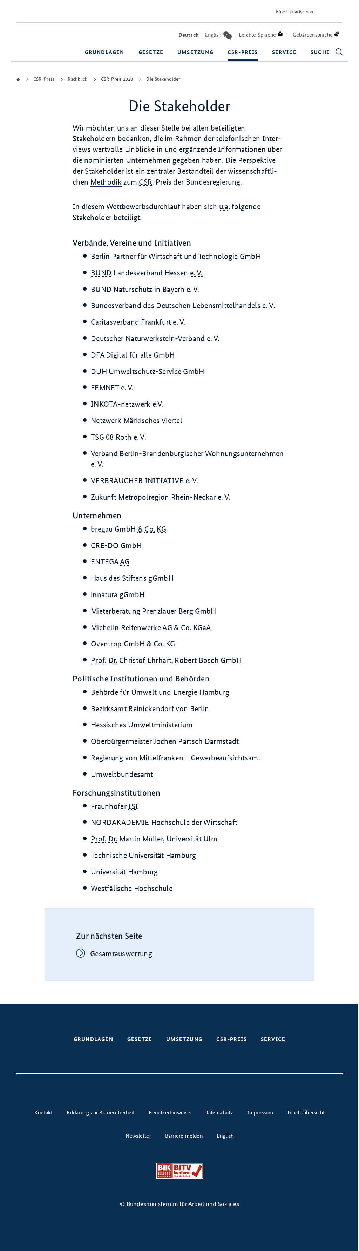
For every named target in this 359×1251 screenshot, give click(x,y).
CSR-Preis (243, 52)
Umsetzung (195, 52)
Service (284, 52)
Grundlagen (104, 52)
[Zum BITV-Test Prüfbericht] (179, 1171)
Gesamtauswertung (121, 953)
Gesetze (150, 52)
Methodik (106, 182)
